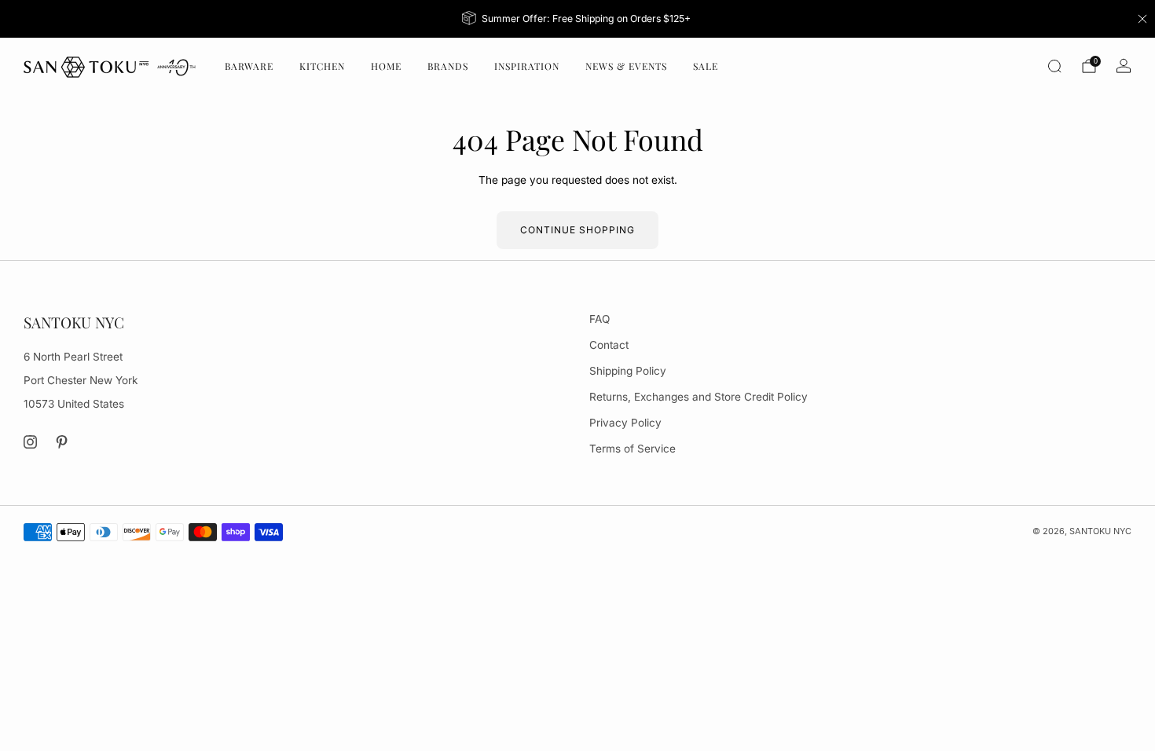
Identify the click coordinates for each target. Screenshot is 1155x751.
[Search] (1054, 66)
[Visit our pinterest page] (62, 442)
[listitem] (577, 19)
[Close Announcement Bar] (1142, 19)
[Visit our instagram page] (30, 442)
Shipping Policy (627, 371)
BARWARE (249, 66)
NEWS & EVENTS (626, 66)
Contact (609, 345)
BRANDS (447, 66)
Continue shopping (577, 230)
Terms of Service (632, 448)
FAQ (599, 319)
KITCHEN (322, 66)
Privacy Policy (625, 422)
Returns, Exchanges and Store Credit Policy (698, 396)
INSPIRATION (526, 66)
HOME (386, 66)
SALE (705, 66)
